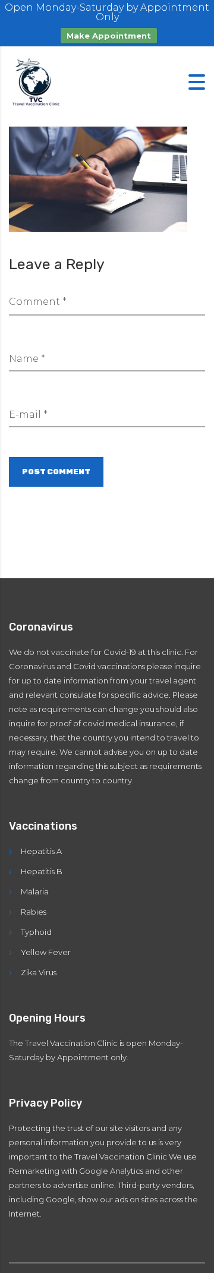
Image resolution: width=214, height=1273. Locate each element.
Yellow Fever (46, 952)
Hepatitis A (41, 851)
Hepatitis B (41, 871)
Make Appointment (109, 35)
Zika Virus (38, 972)
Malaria (35, 891)
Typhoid (36, 932)
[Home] (38, 81)
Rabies (33, 911)
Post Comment (56, 471)
